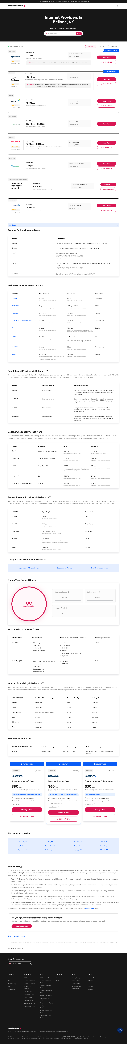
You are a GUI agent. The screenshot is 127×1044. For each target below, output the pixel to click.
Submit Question (22, 926)
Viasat (14, 354)
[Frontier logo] (15, 142)
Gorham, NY (104, 842)
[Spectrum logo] (15, 57)
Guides (58, 981)
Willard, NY (104, 850)
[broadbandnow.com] (16, 6)
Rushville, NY (49, 850)
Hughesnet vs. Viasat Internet (28, 568)
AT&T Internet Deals (46, 978)
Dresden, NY (22, 842)
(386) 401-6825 (109, 189)
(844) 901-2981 (107, 62)
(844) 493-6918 (107, 84)
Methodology (89, 908)
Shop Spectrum (27, 810)
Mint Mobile (15, 305)
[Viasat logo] (15, 100)
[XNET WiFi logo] (15, 166)
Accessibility (76, 984)
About (10, 978)
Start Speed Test (29, 604)
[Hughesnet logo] (15, 205)
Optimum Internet (29, 1006)
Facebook (91, 978)
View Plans (107, 57)
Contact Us (11, 989)
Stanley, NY (78, 850)
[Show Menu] (117, 6)
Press (9, 986)
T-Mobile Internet (29, 984)
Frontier (14, 336)
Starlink (14, 328)
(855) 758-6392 (108, 168)
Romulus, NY (22, 850)
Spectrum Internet (29, 981)
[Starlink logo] (15, 79)
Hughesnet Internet (30, 1003)
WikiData (90, 989)
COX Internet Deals (46, 995)
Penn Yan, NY (104, 846)
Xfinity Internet (28, 1000)
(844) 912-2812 (107, 106)
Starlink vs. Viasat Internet (100, 568)
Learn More (86, 1)
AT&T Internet (28, 978)
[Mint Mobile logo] (15, 125)
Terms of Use (76, 981)
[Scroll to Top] (120, 1030)
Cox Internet (28, 991)
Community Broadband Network (22, 320)
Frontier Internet (29, 994)
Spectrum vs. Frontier (64, 568)
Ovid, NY (77, 846)
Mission (10, 981)
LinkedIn (90, 981)
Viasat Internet (28, 997)
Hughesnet (15, 313)
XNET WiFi (15, 347)
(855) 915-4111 (107, 147)
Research (59, 978)
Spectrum (15, 298)
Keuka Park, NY (50, 846)
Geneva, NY (78, 842)
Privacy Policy (76, 978)
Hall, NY (21, 846)
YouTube (90, 986)
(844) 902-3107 (108, 210)
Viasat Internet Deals (46, 1003)
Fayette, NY (49, 842)
